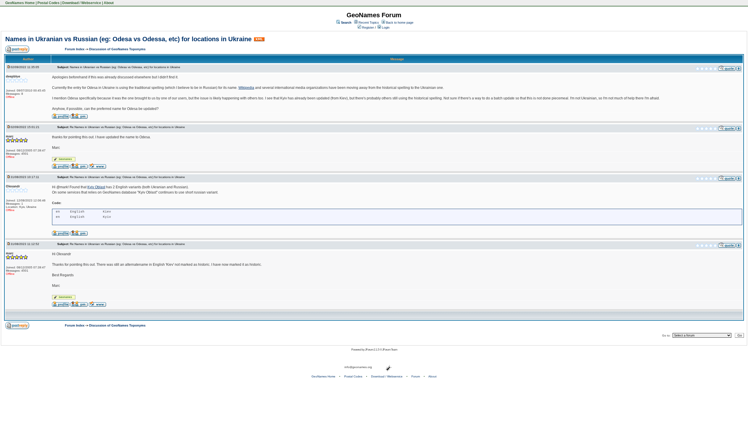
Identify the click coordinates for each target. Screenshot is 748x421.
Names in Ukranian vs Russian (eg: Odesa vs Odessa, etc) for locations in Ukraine (128, 39)
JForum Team (389, 349)
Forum (415, 376)
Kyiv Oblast (96, 187)
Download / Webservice (81, 3)
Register (367, 27)
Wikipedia (246, 88)
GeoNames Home (19, 3)
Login (385, 27)
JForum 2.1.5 (372, 349)
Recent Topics (369, 22)
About (109, 3)
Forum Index (75, 49)
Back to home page (399, 22)
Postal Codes (48, 3)
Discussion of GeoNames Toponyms (117, 49)
